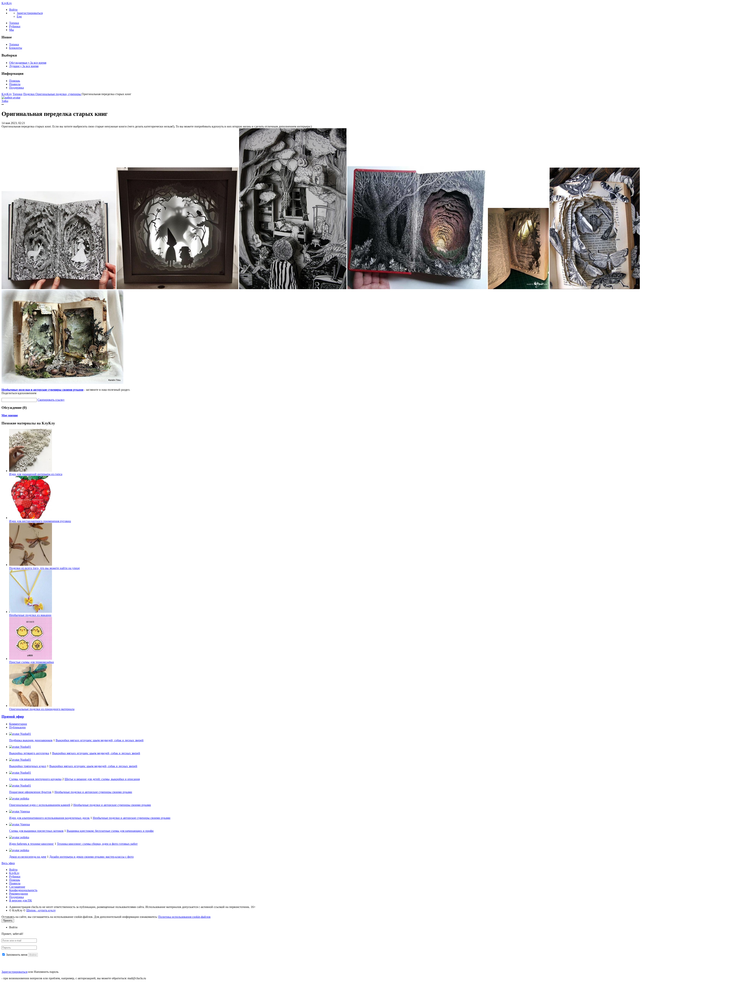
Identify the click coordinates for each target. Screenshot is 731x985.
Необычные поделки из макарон (30, 615)
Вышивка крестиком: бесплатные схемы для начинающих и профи (110, 830)
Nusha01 (25, 733)
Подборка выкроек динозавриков (31, 740)
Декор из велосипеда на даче (27, 856)
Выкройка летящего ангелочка (29, 753)
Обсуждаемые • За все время (27, 62)
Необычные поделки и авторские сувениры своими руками (42, 389)
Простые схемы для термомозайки (31, 662)
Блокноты (15, 47)
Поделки (29, 94)
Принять (8, 920)
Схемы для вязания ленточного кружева (35, 779)
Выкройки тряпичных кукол (27, 766)
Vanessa (24, 811)
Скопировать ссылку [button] (51, 399)
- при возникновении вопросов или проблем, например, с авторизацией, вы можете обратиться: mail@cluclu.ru (74, 978)
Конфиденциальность (23, 890)
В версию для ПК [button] (20, 900)
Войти (13, 869)
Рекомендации (18, 893)
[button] (13, 9)
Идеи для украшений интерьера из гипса (35, 474)
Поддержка (16, 87)
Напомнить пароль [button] (46, 971)
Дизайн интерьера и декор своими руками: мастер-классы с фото (91, 856)
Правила (14, 84)
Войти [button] (13, 927)
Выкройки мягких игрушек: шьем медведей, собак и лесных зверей (100, 740)
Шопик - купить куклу (41, 910)
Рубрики (14, 26)
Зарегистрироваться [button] (30, 13)
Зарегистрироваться (14, 971)
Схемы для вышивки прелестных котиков (36, 830)
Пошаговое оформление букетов (30, 792)
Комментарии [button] (18, 724)
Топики (14, 23)
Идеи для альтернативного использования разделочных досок (49, 818)
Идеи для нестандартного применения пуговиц (40, 521)
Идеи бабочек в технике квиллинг (31, 843)
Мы (11, 29)
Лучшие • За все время (23, 66)
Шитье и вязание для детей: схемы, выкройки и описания (102, 779)
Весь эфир (8, 863)
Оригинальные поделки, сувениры (58, 94)
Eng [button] (19, 16)
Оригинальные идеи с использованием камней (39, 805)
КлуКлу (7, 3)
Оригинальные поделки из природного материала (41, 709)
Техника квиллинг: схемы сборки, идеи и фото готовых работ (97, 843)
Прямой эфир (13, 716)
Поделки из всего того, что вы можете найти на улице (44, 568)
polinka (24, 798)
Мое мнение (10, 415)
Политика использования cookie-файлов (184, 916)
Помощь (14, 80)
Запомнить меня (16, 954)
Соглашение (17, 886)
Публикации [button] (17, 727)
